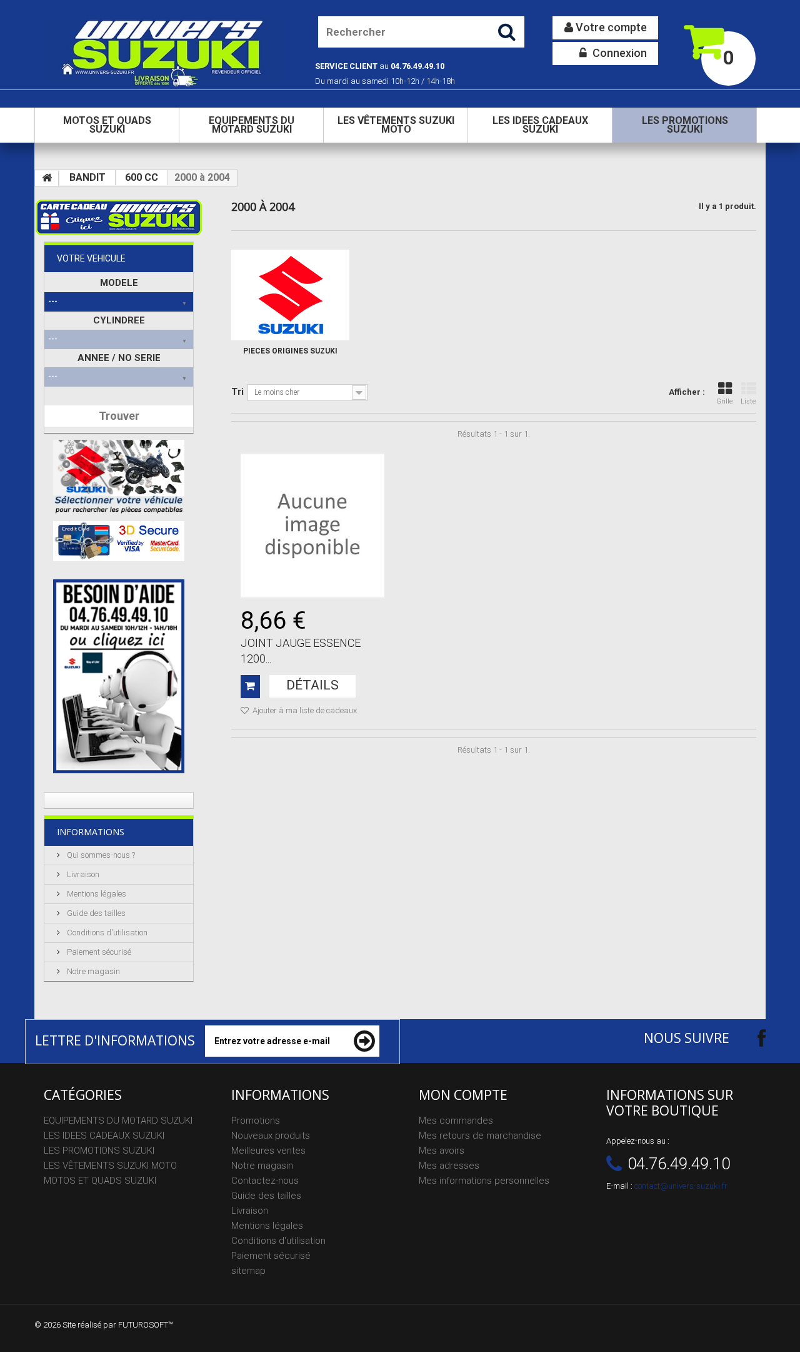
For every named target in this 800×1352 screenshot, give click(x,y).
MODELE (119, 282)
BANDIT (87, 177)
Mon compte (463, 1095)
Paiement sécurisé (98, 952)
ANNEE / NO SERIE (119, 357)
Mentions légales (95, 893)
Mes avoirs (441, 1150)
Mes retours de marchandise (480, 1135)
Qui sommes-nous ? (100, 855)
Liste (748, 401)
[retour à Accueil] (47, 178)
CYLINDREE (119, 320)
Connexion (618, 52)
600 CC (141, 177)
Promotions (255, 1120)
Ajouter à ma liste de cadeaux (304, 710)
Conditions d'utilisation (106, 932)
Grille (724, 401)
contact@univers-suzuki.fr (681, 1186)
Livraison (82, 874)
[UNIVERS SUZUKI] (164, 52)
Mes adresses (449, 1165)
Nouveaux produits (270, 1135)
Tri (237, 391)
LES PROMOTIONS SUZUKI (685, 124)
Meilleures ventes (268, 1150)
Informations (90, 832)
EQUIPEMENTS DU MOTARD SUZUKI (251, 124)
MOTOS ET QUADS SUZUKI (107, 124)
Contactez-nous (265, 1180)
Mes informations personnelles (484, 1180)
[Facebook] (751, 1038)
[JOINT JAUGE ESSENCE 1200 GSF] (312, 525)
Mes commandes (456, 1120)
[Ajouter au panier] (250, 686)
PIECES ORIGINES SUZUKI (290, 351)
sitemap (248, 1270)
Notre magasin (92, 971)
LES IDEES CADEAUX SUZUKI (540, 124)
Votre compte (610, 27)
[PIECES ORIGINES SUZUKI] (290, 295)
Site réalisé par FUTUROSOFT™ (117, 1324)
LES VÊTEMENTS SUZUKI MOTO (396, 124)
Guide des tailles (95, 913)
